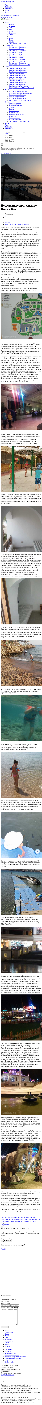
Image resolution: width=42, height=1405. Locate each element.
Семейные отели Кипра (16, 79)
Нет (4, 1249)
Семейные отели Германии (18, 72)
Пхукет (11, 40)
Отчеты (7, 1346)
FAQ (6, 1360)
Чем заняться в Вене (15, 52)
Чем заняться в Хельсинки (17, 63)
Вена (10, 29)
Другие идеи (26, 1221)
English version (9, 1362)
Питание (11, 109)
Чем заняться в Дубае (16, 54)
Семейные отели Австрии (17, 68)
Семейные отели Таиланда (17, 82)
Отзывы (7, 1343)
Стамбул (11, 42)
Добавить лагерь (10, 1353)
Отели (7, 66)
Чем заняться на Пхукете (17, 59)
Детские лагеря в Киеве (16, 96)
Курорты (8, 22)
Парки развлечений (15, 105)
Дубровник (12, 33)
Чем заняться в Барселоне (17, 47)
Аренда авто (9, 8)
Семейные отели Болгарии (17, 70)
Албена (11, 24)
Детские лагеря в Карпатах (18, 98)
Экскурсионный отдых (16, 114)
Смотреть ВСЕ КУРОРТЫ (17, 43)
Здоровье (12, 107)
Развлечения (9, 45)
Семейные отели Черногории (18, 86)
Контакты (8, 10)
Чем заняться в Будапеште (17, 50)
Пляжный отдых (14, 112)
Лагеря (7, 89)
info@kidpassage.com (7, 1)
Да (2, 1249)
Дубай (11, 31)
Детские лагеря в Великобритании (20, 93)
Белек (10, 27)
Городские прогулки (29, 1217)
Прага (11, 38)
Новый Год (12, 116)
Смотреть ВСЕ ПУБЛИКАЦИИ (19, 121)
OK (2, 153)
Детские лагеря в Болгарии (18, 91)
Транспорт (4, 1219)
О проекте (8, 1349)
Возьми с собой (14, 111)
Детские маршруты (15, 104)
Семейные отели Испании (17, 77)
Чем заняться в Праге (16, 58)
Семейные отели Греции (17, 73)
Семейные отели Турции (17, 84)
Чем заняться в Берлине (16, 49)
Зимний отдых (17, 1217)
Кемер (11, 35)
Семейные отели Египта (17, 75)
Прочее (33, 1221)
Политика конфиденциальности (15, 1356)
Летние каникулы (14, 118)
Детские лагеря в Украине (17, 95)
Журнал (7, 102)
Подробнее (7, 153)
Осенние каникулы (15, 119)
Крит (10, 36)
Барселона (12, 26)
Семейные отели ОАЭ (16, 81)
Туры (6, 5)
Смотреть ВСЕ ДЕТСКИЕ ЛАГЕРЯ (21, 100)
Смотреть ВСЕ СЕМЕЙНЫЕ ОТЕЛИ (21, 88)
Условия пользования (12, 1355)
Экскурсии (8, 7)
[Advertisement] (21, 1271)
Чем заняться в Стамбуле (17, 61)
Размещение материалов (13, 1358)
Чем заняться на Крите (16, 56)
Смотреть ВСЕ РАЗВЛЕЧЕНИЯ (19, 65)
